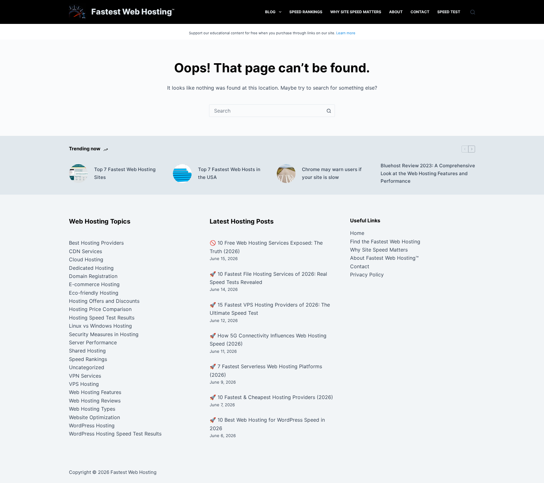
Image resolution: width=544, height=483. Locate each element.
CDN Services (85, 251)
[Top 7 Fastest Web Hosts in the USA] (182, 173)
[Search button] (329, 111)
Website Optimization (94, 417)
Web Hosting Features (95, 392)
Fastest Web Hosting (131, 11)
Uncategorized (86, 367)
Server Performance (93, 342)
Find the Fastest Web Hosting (385, 241)
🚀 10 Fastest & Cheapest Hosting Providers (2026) (271, 397)
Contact (420, 11)
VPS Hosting (84, 384)
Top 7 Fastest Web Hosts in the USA (229, 173)
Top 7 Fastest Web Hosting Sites (125, 173)
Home (357, 233)
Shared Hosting (87, 350)
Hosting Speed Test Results (101, 317)
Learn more (345, 33)
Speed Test (448, 11)
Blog (270, 11)
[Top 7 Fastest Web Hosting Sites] (78, 173)
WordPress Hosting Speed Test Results (115, 433)
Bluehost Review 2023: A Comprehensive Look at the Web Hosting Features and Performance (428, 173)
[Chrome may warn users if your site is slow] (286, 173)
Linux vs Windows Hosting (100, 326)
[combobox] (266, 110)
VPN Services (85, 376)
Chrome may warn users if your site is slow (332, 173)
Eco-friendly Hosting (93, 293)
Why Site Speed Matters (355, 11)
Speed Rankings (305, 11)
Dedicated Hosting (91, 268)
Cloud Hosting (86, 259)
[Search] (472, 12)
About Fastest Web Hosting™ (384, 258)
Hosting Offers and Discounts (104, 301)
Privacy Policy (367, 274)
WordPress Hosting (92, 425)
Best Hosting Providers (96, 243)
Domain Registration (93, 276)
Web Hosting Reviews (95, 400)
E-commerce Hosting (94, 284)
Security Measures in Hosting (104, 334)
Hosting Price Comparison (100, 309)
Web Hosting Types (92, 409)
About (396, 11)
